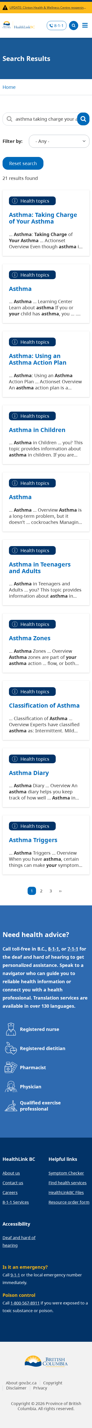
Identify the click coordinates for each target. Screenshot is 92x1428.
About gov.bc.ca (21, 1382)
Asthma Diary (29, 773)
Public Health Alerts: (6, 7)
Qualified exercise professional (40, 1106)
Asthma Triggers (33, 840)
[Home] (19, 24)
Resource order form (69, 1202)
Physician (30, 1087)
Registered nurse (39, 1029)
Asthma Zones (29, 638)
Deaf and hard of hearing (19, 1241)
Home (9, 87)
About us (11, 1173)
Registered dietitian (42, 1048)
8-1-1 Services (16, 1202)
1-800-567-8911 (25, 1303)
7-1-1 (72, 949)
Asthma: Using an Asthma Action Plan (37, 359)
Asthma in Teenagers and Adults (40, 567)
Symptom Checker (66, 1173)
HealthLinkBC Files (66, 1192)
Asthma (20, 289)
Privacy (40, 1387)
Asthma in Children (37, 430)
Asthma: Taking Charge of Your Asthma (43, 218)
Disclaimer (16, 1387)
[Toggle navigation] (84, 25)
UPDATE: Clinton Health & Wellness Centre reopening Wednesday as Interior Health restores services (48, 7)
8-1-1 (59, 25)
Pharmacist (33, 1067)
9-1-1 (15, 1275)
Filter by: (12, 141)
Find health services (68, 1183)
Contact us (13, 1183)
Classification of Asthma (44, 705)
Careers (10, 1192)
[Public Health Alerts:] (6, 7)
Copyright (52, 1382)
